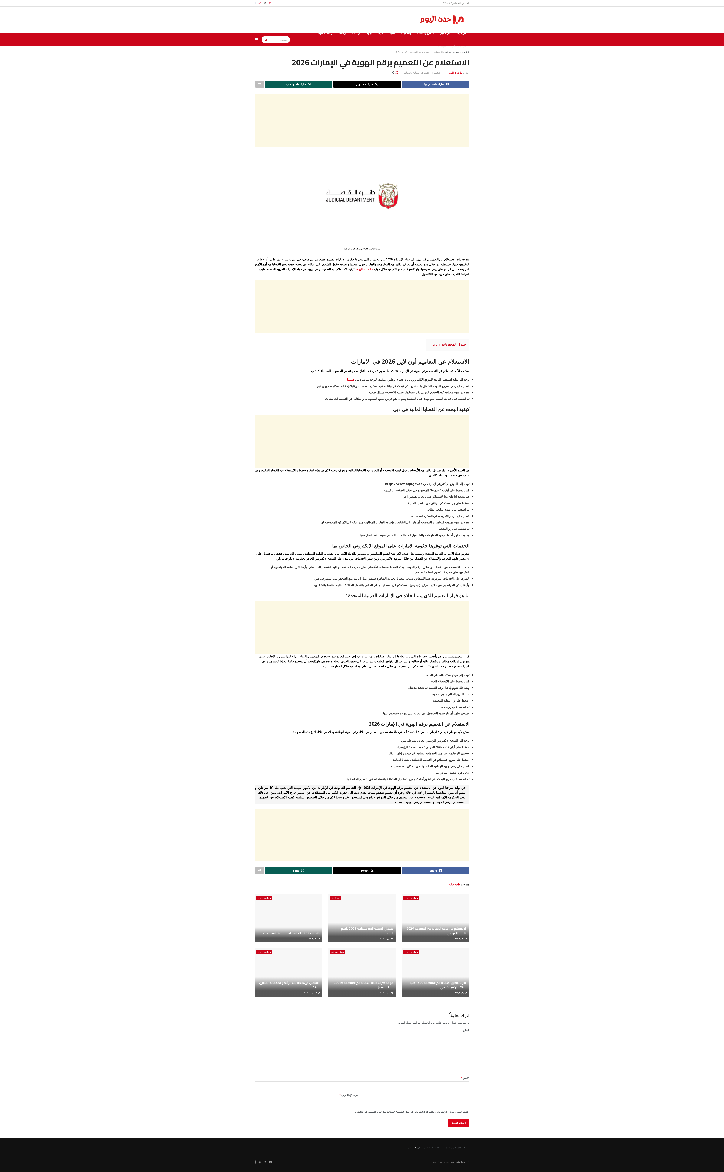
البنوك (369, 33)
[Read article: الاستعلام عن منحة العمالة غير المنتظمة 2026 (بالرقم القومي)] (435, 918)
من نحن (421, 1147)
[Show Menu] (256, 39)
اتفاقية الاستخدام (459, 1147)
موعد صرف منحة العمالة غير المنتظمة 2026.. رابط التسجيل (363, 985)
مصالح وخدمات (425, 33)
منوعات (442, 46)
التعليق (464, 1030)
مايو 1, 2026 (459, 938)
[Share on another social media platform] (259, 84)
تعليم (392, 33)
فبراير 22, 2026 (311, 992)
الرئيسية (461, 33)
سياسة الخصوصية (438, 1147)
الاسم (465, 1078)
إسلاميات (406, 33)
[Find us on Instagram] (260, 3)
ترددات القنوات (325, 33)
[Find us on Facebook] (255, 3)
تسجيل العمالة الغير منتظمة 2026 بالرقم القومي (367, 930)
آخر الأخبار (445, 33)
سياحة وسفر (459, 46)
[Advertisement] (362, 120)
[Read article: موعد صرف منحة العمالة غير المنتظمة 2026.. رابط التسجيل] (362, 972)
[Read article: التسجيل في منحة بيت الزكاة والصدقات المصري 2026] (288, 972)
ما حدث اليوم (455, 72)
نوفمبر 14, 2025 (432, 72)
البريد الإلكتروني (349, 1095)
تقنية (380, 33)
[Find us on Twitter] (265, 3)
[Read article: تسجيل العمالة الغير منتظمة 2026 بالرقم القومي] (362, 918)
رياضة (342, 33)
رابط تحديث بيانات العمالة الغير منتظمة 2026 (291, 933)
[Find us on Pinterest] (270, 3)
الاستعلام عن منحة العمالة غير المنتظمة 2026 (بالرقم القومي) (436, 930)
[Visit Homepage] (442, 19)
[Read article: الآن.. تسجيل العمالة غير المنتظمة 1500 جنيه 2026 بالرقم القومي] (435, 972)
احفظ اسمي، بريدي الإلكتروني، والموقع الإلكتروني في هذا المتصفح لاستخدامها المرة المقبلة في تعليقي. (412, 1111)
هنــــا (350, 379)
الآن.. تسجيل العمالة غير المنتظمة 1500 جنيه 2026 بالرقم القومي (438, 985)
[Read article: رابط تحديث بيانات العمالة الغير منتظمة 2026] (288, 918)
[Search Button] (265, 39)
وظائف (356, 33)
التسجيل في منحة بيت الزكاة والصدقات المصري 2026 (289, 985)
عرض (435, 344)
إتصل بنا (409, 1147)
